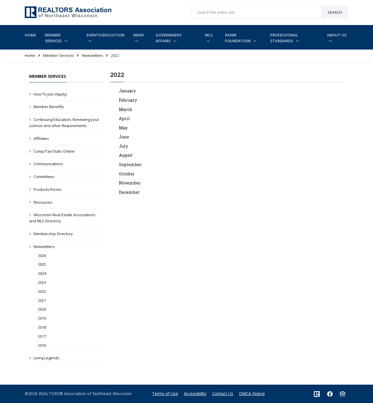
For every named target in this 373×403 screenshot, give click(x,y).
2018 (42, 327)
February (128, 100)
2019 (42, 318)
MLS (209, 35)
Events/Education (105, 35)
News (138, 35)
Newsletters (92, 55)
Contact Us (222, 393)
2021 (42, 300)
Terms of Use (165, 393)
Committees (44, 176)
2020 (42, 309)
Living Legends (46, 357)
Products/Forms (47, 189)
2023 (42, 282)
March (125, 109)
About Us (336, 35)
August (126, 155)
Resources (43, 202)
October (127, 174)
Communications (48, 163)
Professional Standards (284, 38)
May (123, 128)
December (129, 192)
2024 (42, 273)
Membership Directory (53, 233)
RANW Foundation (238, 38)
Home (30, 35)
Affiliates (41, 138)
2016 (42, 345)
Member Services (54, 38)
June (124, 137)
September (130, 164)
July (123, 146)
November (130, 183)
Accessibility (195, 393)
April (124, 118)
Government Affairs (169, 38)
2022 (42, 291)
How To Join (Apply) (50, 94)
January (127, 91)
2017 (42, 336)
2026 (42, 255)
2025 (42, 264)
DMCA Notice (252, 393)
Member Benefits (49, 106)
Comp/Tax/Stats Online (54, 151)
